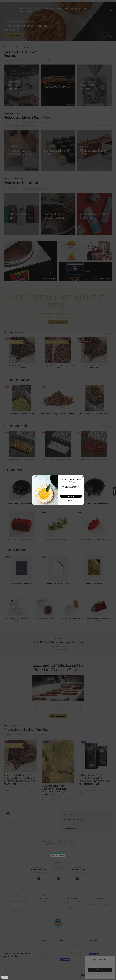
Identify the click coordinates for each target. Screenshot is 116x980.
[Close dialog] (83, 477)
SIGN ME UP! (71, 496)
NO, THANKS (71, 500)
